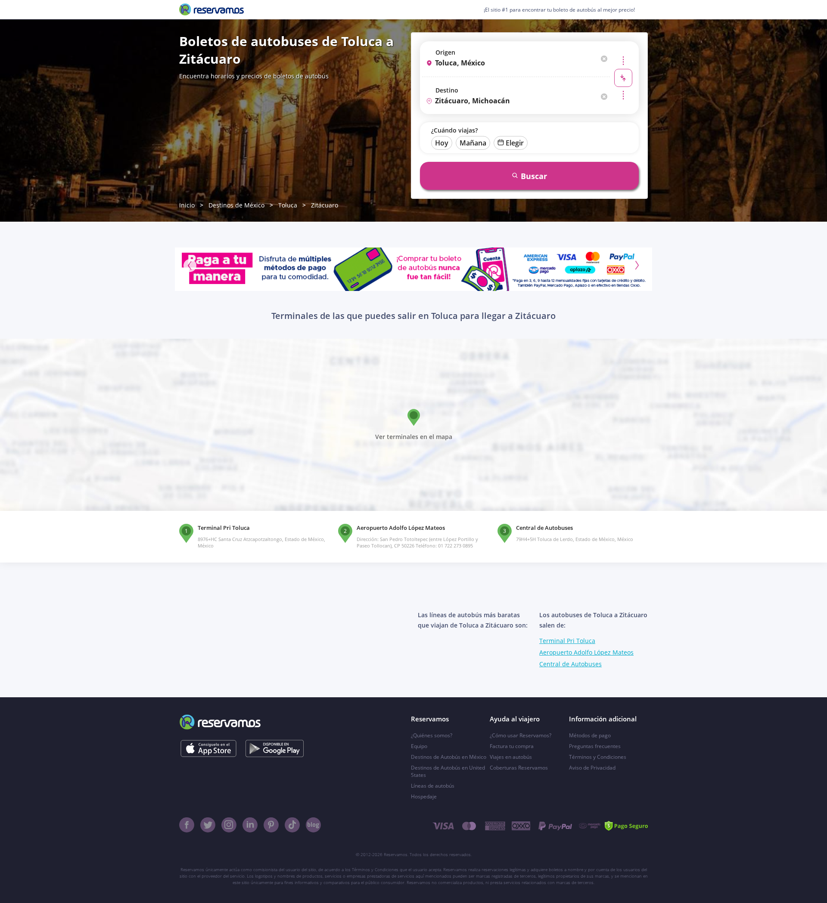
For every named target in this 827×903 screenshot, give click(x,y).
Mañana (473, 143)
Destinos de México (236, 205)
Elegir (515, 143)
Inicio (187, 205)
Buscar (534, 176)
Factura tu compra (512, 746)
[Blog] (313, 824)
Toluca (287, 205)
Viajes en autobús (511, 757)
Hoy (441, 143)
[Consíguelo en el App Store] (208, 748)
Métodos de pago (590, 735)
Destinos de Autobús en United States (448, 771)
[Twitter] (207, 824)
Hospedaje (424, 796)
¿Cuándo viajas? (454, 130)
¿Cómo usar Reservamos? (520, 735)
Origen (445, 52)
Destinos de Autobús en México (448, 757)
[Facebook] (186, 824)
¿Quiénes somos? (431, 735)
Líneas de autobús (432, 785)
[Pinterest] (271, 824)
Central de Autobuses (570, 664)
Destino (446, 90)
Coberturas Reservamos (519, 767)
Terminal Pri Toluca (567, 641)
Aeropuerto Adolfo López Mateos (586, 652)
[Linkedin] (250, 824)
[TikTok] (292, 824)
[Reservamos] (211, 9)
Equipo (419, 746)
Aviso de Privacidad (592, 767)
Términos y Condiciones (597, 757)
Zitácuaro (324, 205)
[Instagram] (228, 824)
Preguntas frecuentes (595, 746)
